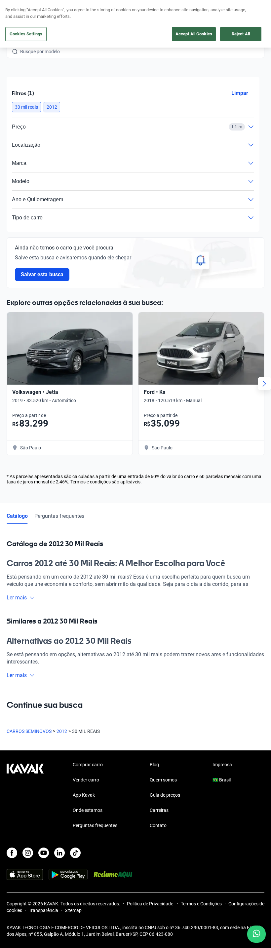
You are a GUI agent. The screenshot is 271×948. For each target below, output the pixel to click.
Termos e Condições (201, 903)
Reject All (241, 33)
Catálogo (17, 516)
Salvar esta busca (42, 274)
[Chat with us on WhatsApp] (256, 934)
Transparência (43, 910)
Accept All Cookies (193, 33)
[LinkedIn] (59, 853)
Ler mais (17, 597)
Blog (154, 764)
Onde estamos (87, 810)
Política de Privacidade (150, 903)
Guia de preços (165, 795)
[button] (26, 107)
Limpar (239, 93)
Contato (158, 825)
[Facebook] (12, 853)
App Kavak (84, 795)
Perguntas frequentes (59, 516)
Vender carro (86, 779)
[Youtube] (43, 853)
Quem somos (163, 779)
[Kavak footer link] (25, 795)
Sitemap (73, 910)
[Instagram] (27, 853)
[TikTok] (75, 853)
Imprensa (222, 764)
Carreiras (159, 810)
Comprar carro (88, 764)
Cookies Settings (26, 33)
